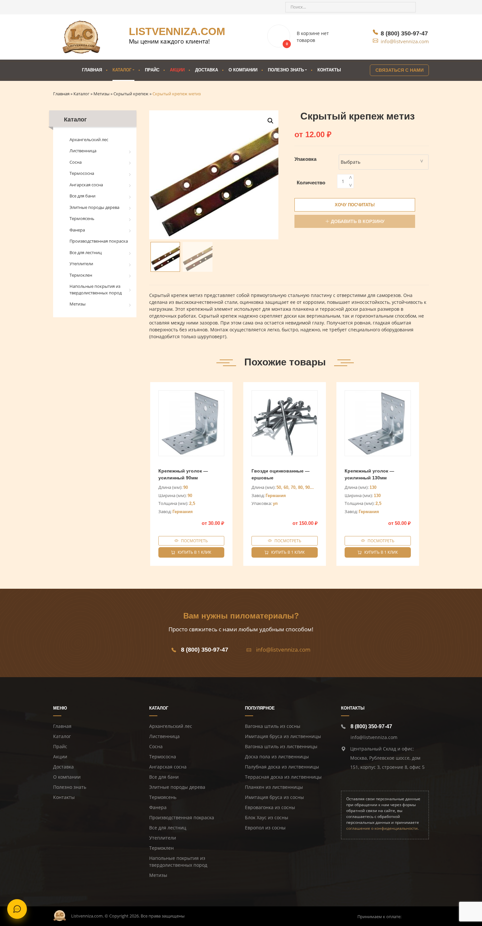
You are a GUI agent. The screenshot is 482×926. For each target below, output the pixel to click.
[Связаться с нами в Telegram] (73, 7)
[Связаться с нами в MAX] (97, 7)
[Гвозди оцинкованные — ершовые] (284, 423)
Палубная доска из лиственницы (282, 767)
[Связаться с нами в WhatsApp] (85, 7)
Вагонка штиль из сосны (272, 726)
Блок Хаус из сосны (266, 817)
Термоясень (82, 218)
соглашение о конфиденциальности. (382, 828)
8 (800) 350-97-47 (404, 33)
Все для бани (82, 196)
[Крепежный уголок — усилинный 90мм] (191, 423)
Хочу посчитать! (355, 204)
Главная (92, 69)
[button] (270, 121)
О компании (243, 69)
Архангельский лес (89, 139)
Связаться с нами (399, 70)
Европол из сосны (265, 827)
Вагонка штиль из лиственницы (281, 746)
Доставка (206, 69)
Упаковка (305, 159)
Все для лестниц (86, 252)
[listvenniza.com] (81, 37)
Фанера (77, 230)
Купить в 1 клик (194, 552)
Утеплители (81, 264)
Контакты (329, 69)
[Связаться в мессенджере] (17, 909)
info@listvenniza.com (405, 41)
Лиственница (83, 151)
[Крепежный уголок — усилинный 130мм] (378, 423)
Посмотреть (194, 541)
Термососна (82, 173)
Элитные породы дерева (94, 207)
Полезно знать (69, 787)
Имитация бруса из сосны (274, 797)
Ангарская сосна (86, 185)
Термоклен (81, 275)
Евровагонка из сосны (270, 807)
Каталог (121, 69)
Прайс (152, 69)
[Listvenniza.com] (59, 915)
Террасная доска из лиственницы (283, 777)
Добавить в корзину (358, 221)
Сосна (76, 162)
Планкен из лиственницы (274, 787)
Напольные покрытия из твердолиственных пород (96, 289)
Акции (177, 69)
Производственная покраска (99, 241)
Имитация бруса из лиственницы (283, 736)
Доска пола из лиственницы (277, 756)
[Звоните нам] (61, 7)
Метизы (78, 304)
